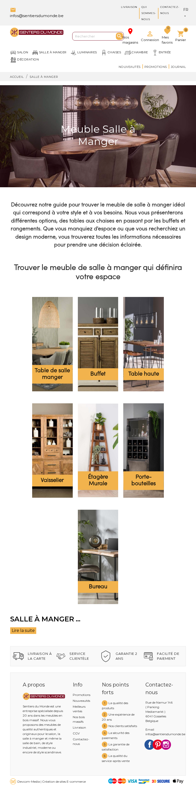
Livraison (129, 7)
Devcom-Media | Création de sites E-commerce (51, 781)
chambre (140, 52)
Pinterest (158, 745)
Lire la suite (23, 630)
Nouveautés (130, 67)
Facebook (149, 745)
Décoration (28, 59)
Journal (178, 67)
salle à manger (53, 52)
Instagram (166, 745)
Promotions (155, 67)
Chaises (114, 52)
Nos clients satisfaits (122, 726)
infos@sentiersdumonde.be (165, 734)
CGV (76, 733)
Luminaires (87, 52)
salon (22, 52)
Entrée (165, 52)
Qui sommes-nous (148, 13)
